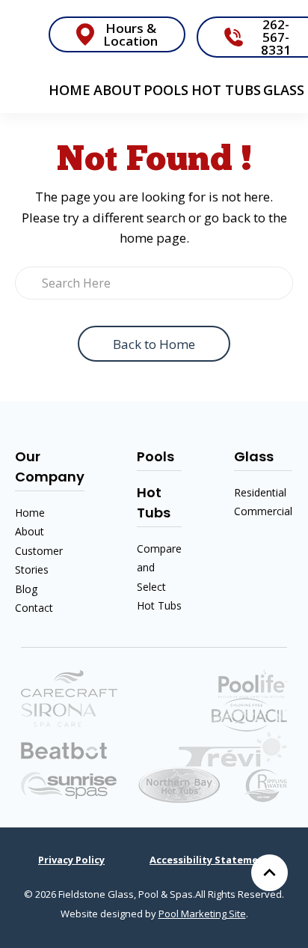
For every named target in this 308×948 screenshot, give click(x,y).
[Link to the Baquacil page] (249, 713)
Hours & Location (130, 34)
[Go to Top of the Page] (269, 872)
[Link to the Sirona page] (58, 713)
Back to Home (154, 344)
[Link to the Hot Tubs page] (69, 784)
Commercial (263, 511)
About (117, 90)
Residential (260, 492)
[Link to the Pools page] (233, 747)
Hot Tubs (226, 90)
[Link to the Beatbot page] (64, 749)
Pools (166, 90)
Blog (26, 589)
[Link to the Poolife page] (252, 682)
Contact (34, 608)
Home (69, 90)
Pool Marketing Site (202, 913)
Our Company (49, 466)
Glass (283, 90)
